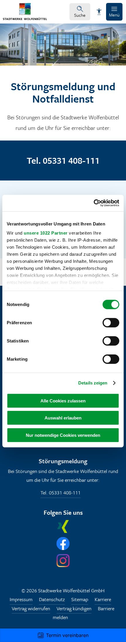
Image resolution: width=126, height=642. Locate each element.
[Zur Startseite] (25, 18)
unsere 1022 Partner (46, 232)
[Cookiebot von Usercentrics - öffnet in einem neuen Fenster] (93, 203)
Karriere (103, 599)
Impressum (21, 599)
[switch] (111, 322)
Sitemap (79, 599)
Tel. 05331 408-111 (60, 492)
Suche (80, 15)
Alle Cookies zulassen (63, 400)
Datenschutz (52, 599)
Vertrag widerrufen (31, 608)
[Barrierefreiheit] (99, 12)
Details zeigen (92, 382)
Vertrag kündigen (74, 608)
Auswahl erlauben (63, 417)
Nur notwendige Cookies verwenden (63, 434)
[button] (114, 12)
